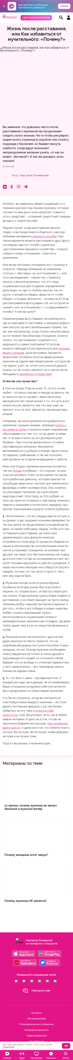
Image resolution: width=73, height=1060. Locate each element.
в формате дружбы (44, 236)
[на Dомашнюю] (10, 17)
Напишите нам (41, 990)
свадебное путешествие (35, 374)
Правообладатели (36, 1035)
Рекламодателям (36, 1018)
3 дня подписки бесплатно (36, 18)
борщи (17, 470)
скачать (64, 6)
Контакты (36, 1013)
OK (66, 1046)
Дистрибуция (36, 1041)
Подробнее (8, 1047)
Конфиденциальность (36, 1030)
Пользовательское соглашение (36, 1024)
